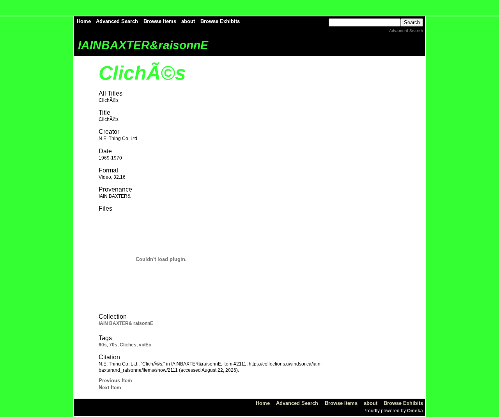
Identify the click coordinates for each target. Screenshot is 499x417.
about (188, 21)
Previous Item (115, 380)
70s (113, 345)
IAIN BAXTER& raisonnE (126, 323)
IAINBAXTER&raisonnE (143, 45)
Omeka (415, 410)
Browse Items (159, 21)
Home (84, 21)
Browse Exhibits (220, 21)
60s (103, 345)
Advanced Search (117, 21)
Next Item (110, 387)
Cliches (128, 345)
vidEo (145, 345)
